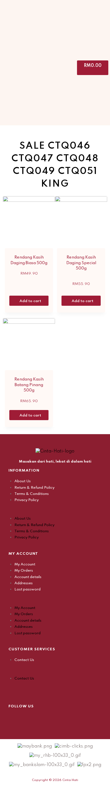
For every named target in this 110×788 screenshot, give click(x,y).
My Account (24, 564)
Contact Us (24, 660)
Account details (27, 577)
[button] (55, 512)
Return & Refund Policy (34, 488)
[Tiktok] (41, 718)
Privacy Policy (26, 500)
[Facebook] (13, 718)
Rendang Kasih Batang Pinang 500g (29, 384)
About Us (22, 481)
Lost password (27, 589)
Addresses (23, 583)
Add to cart (30, 301)
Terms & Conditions (31, 494)
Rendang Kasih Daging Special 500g (81, 262)
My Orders (23, 570)
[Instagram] (27, 718)
